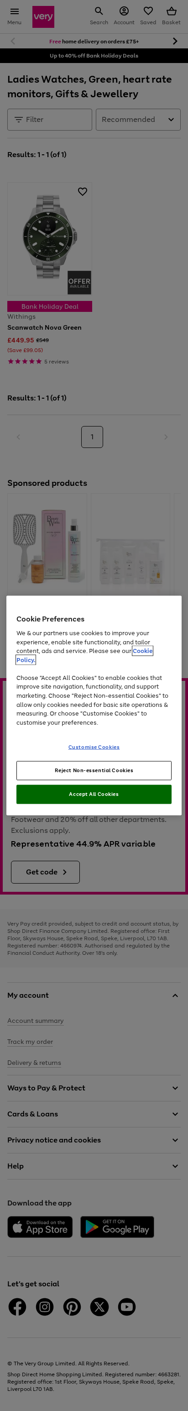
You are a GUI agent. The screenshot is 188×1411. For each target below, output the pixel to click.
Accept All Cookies (94, 793)
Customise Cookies (94, 747)
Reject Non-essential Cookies (94, 770)
